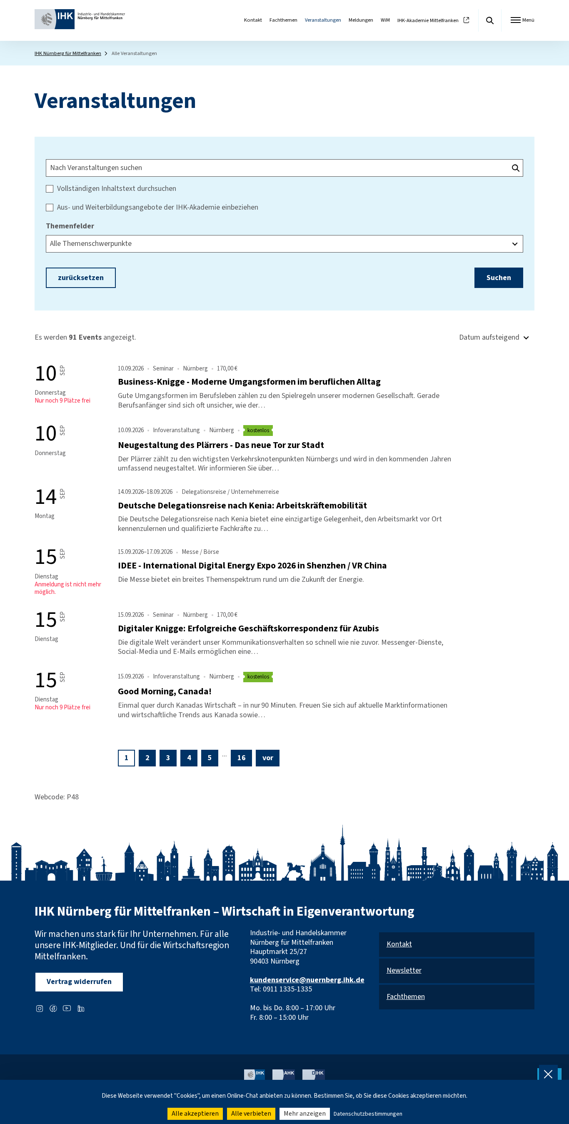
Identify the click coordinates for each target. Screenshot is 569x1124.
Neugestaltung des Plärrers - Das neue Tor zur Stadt (221, 445)
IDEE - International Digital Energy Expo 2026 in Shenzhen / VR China (252, 565)
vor (267, 758)
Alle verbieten (251, 1113)
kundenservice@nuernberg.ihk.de (307, 980)
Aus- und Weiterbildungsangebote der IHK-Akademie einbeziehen (157, 208)
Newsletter (404, 971)
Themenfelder (70, 226)
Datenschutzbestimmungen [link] (368, 1114)
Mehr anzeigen (305, 1113)
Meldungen (361, 20)
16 (241, 758)
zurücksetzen (81, 278)
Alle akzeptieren (195, 1113)
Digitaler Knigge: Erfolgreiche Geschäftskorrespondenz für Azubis (248, 628)
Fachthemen (283, 20)
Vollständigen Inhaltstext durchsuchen (116, 189)
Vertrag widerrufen (79, 981)
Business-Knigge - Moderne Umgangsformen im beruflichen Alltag (249, 382)
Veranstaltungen (323, 20)
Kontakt (253, 20)
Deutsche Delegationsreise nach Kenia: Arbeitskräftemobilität (242, 505)
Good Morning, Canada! (165, 691)
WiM (385, 20)
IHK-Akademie (428, 20)
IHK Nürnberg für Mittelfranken (68, 53)
